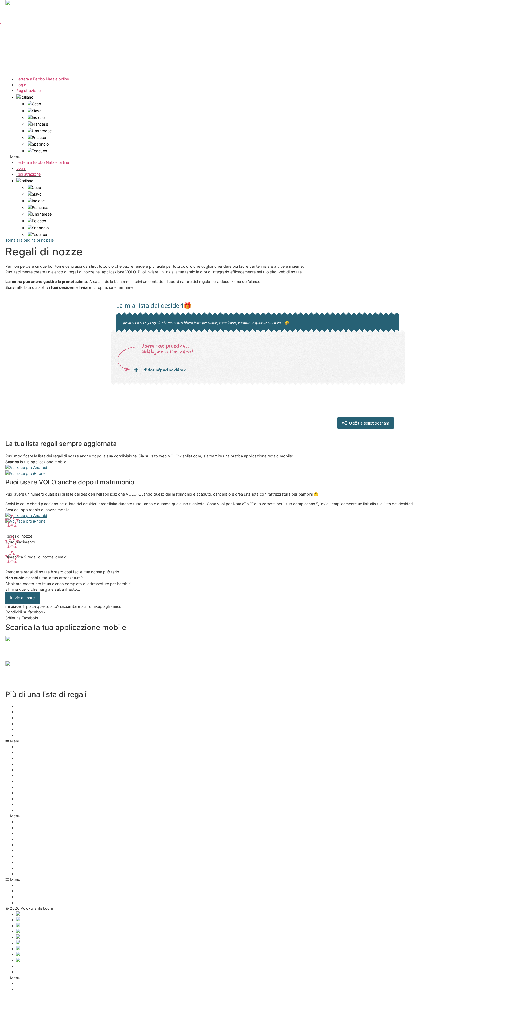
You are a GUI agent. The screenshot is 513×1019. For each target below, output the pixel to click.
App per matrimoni (33, 723)
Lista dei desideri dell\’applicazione (47, 706)
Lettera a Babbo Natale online (42, 79)
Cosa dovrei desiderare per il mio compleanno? (58, 729)
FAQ (20, 868)
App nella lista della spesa (39, 781)
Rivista (22, 874)
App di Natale (28, 712)
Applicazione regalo (34, 717)
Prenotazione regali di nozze (41, 735)
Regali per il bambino (34, 810)
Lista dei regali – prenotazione (42, 793)
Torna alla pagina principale (29, 240)
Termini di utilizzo (31, 966)
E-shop (23, 862)
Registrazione (28, 90)
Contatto (24, 972)
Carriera (23, 856)
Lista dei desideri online (37, 804)
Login (21, 85)
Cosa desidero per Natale (39, 787)
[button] (256, 157)
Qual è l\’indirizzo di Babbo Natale (46, 798)
